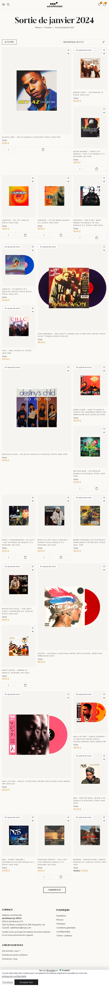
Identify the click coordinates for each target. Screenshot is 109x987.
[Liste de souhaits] (68, 50)
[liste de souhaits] (99, 4)
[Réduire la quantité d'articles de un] (4, 149)
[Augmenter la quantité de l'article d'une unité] (12, 149)
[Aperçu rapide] (68, 53)
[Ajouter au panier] (43, 149)
